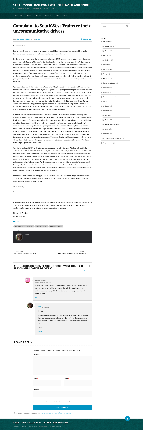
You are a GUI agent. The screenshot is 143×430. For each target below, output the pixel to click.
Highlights (106, 87)
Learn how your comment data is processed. (56, 413)
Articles (105, 55)
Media (57, 16)
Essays (105, 74)
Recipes (107, 129)
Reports (107, 51)
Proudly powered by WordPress (25, 426)
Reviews (107, 60)
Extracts (106, 78)
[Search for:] (115, 26)
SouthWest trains (56, 226)
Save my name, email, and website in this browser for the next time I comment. (60, 402)
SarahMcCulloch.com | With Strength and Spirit (51, 5)
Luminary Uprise (108, 97)
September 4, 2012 (23, 39)
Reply (37, 297)
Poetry (107, 120)
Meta (105, 101)
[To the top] (127, 418)
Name (35, 378)
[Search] (127, 26)
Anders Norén (57, 426)
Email (66, 378)
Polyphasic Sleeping (111, 124)
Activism (106, 41)
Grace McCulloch (41, 226)
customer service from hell (24, 226)
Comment (37, 354)
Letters (16, 221)
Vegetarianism (108, 143)
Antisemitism (109, 46)
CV (21, 16)
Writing (29, 16)
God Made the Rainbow (113, 138)
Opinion (106, 106)
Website (36, 389)
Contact (64, 16)
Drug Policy (107, 69)
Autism (105, 64)
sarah (38, 39)
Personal (48, 16)
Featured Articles (109, 83)
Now (16, 16)
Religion (106, 133)
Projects (38, 16)
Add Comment (85, 271)
